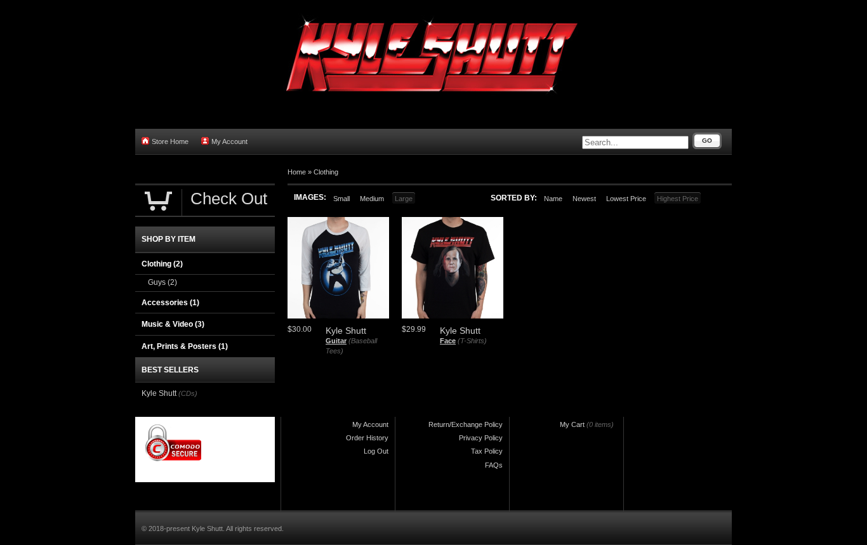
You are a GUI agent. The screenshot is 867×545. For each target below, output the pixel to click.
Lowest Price (626, 198)
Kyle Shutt (159, 393)
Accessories (170, 302)
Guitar (336, 341)
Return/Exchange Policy (465, 424)
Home (297, 172)
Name (553, 198)
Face (448, 341)
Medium (372, 198)
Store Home (170, 141)
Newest (584, 198)
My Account (229, 141)
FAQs (494, 465)
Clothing (326, 172)
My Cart (572, 424)
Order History (367, 438)
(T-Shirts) (472, 341)
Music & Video (173, 324)
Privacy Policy (481, 438)
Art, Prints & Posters (185, 346)
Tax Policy (487, 451)
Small (341, 198)
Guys (162, 282)
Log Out (376, 451)
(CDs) (187, 393)
